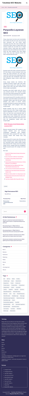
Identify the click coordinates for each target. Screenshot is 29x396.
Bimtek (13, 278)
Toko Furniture (6, 308)
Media (4, 259)
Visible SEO (7, 153)
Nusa (14, 293)
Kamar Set (16, 289)
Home (3, 7)
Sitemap (3, 354)
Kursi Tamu (22, 289)
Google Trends (8, 369)
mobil (10, 293)
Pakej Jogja (22, 295)
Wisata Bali (19, 308)
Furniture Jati (18, 283)
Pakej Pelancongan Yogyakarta (9, 298)
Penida (13, 300)
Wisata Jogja (6, 310)
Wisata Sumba (12, 310)
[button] (8, 193)
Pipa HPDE (17, 302)
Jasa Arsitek (18, 287)
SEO (6, 7)
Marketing (5, 257)
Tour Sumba (13, 308)
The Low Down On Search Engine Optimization (15, 168)
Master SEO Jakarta (16, 291)
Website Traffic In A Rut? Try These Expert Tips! (15, 173)
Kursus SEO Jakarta (9, 386)
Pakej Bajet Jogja (15, 295)
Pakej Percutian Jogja (20, 298)
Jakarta (12, 287)
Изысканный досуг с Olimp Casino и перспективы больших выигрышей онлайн (13, 226)
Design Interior (6, 283)
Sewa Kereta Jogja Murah (20, 304)
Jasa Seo (5, 186)
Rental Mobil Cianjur (9, 377)
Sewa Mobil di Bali (7, 306)
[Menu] (26, 2)
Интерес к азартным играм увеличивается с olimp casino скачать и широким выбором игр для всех (14, 221)
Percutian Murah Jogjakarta (8, 302)
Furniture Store (21, 285)
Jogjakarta (11, 289)
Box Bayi (18, 278)
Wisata (4, 269)
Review (4, 262)
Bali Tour (8, 278)
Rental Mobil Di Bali (7, 304)
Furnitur (12, 283)
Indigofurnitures (6, 287)
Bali (4, 278)
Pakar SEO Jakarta (7, 295)
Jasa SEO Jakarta (8, 373)
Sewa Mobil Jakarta (15, 306)
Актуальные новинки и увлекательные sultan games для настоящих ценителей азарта (13, 235)
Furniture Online (14, 285)
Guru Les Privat (8, 381)
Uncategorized (6, 267)
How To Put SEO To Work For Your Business (14, 156)
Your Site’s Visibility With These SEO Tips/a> (14, 179)
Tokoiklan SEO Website (11, 3)
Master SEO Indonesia (7, 291)
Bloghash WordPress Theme (16, 393)
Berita (4, 249)
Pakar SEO (7, 385)
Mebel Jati (5, 293)
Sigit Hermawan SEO (11, 191)
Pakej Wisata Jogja (7, 300)
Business (5, 252)
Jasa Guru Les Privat (9, 375)
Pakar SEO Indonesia (20, 293)
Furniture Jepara (6, 285)
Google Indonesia (8, 371)
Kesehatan (5, 254)
